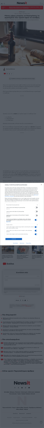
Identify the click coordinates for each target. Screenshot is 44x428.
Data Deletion (15, 243)
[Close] (42, 185)
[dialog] (22, 214)
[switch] (36, 207)
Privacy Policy (28, 243)
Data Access (22, 243)
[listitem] (22, 205)
